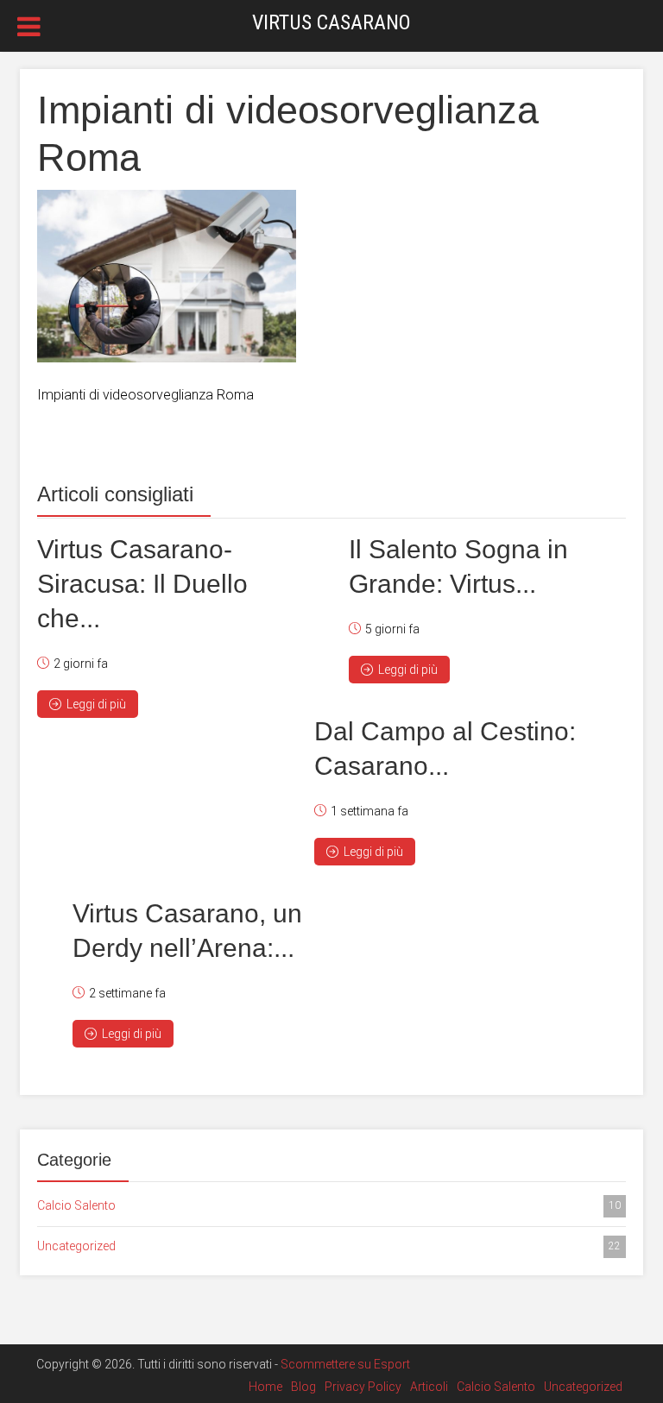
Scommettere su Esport (345, 1364)
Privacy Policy (363, 1387)
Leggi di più (96, 704)
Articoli (429, 1387)
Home (265, 1387)
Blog (303, 1387)
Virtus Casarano (331, 22)
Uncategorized (329, 1246)
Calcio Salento (329, 1205)
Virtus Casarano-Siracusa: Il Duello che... (142, 583)
